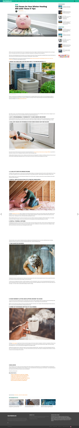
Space (28, 1)
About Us (50, 426)
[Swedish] (65, 56)
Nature (21, 1)
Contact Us (60, 426)
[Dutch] (61, 55)
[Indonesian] (67, 55)
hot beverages (14, 343)
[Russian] (62, 56)
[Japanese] (59, 56)
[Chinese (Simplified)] (59, 55)
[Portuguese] (61, 56)
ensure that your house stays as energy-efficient (42, 151)
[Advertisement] (32, 44)
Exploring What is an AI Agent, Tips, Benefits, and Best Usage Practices (47, 406)
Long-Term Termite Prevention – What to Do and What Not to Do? (32, 406)
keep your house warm (22, 98)
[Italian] (68, 55)
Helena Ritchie (21, 10)
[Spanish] (64, 56)
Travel (24, 1)
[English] (62, 55)
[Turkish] (68, 56)
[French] (64, 55)
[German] (65, 55)
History (31, 1)
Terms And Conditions (65, 426)
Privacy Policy (55, 426)
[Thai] (67, 56)
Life (34, 1)
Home (14, 1)
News (18, 1)
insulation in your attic (16, 213)
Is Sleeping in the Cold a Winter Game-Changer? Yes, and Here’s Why (15, 406)
